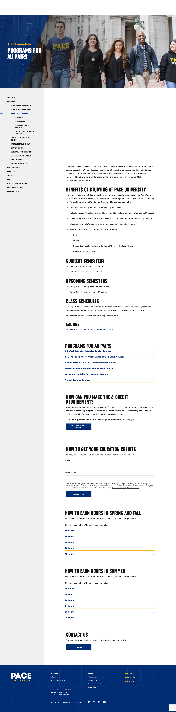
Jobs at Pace (92, 687)
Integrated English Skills (20, 144)
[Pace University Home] (22, 677)
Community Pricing (142, 218)
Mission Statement (94, 677)
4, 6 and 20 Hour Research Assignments (24, 133)
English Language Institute (21, 44)
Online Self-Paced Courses (21, 156)
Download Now (78, 494)
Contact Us (11, 172)
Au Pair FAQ (19, 117)
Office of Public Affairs (58, 680)
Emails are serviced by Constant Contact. (125, 488)
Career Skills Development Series (21, 139)
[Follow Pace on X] (94, 702)
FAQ (8, 180)
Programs (11, 102)
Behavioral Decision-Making (21, 152)
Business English (17, 148)
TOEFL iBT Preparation (19, 164)
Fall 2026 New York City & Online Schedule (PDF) (91, 329)
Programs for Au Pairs (19, 113)
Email (68, 461)
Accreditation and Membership (98, 684)
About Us (10, 176)
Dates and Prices (13, 168)
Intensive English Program (21, 105)
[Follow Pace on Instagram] (98, 702)
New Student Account (15, 188)
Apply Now (11, 98)
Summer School (16, 160)
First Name (71, 472)
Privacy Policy (78, 702)
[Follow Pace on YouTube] (104, 702)
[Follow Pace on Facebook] (88, 702)
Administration (92, 680)
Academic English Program (21, 109)
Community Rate (13, 192)
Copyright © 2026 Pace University (61, 702)
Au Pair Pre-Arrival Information (22, 126)
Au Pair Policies (20, 121)
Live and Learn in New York (17, 184)
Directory (54, 677)
